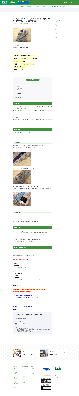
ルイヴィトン (25, 368)
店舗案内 (44, 6)
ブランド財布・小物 (16, 369)
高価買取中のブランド (30, 6)
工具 (55, 30)
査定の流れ (17, 86)
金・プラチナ (56, 21)
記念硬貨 (56, 32)
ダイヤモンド (56, 25)
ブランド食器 (16, 384)
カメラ (56, 34)
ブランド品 (15, 368)
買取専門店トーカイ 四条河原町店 (23, 23)
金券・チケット (16, 387)
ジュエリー (56, 24)
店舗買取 (66, 2)
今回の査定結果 (18, 93)
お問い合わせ (33, 373)
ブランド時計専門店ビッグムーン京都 (45, 378)
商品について (17, 82)
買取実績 (38, 6)
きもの (56, 37)
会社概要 (33, 368)
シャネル (24, 371)
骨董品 (56, 33)
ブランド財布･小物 (16, 23)
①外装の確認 (19, 88)
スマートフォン (16, 378)
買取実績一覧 (25, 376)
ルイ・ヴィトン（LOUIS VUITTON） (32, 23)
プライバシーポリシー (35, 371)
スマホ (56, 28)
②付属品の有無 (19, 89)
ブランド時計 (16, 372)
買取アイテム (23, 6)
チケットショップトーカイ (44, 366)
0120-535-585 (57, 6)
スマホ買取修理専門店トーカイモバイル (46, 372)
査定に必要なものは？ (19, 97)
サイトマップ (33, 372)
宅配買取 (71, 2)
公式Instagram (57, 377)
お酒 (55, 29)
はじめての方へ (17, 6)
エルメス (24, 369)
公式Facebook (56, 375)
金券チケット (56, 26)
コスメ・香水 (56, 38)
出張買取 (76, 2)
